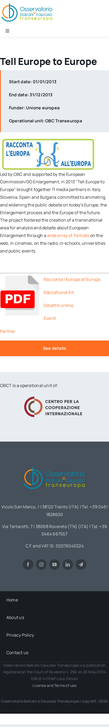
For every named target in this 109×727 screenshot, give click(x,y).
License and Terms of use (54, 685)
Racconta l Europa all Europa (72, 279)
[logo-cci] (54, 396)
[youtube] (54, 564)
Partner (7, 331)
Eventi (50, 318)
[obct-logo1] (54, 465)
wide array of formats (68, 235)
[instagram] (41, 564)
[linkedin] (67, 564)
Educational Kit (59, 292)
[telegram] (81, 564)
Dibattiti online (59, 305)
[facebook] (28, 564)
